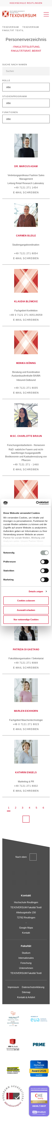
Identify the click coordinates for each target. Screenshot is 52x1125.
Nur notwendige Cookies (26, 619)
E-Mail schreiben (26, 192)
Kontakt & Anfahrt (26, 997)
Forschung (26, 963)
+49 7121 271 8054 (26, 253)
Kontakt (26, 933)
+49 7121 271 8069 (26, 663)
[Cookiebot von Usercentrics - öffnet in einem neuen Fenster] (37, 503)
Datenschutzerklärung (33, 987)
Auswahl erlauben (26, 610)
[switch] (44, 561)
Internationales (26, 958)
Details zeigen (36, 591)
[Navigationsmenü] (46, 14)
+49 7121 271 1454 (26, 187)
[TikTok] (26, 873)
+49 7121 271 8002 (26, 786)
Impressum (13, 987)
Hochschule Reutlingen (26, 3)
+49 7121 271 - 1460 (26, 464)
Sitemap (26, 992)
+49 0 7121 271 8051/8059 (25, 315)
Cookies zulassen (26, 600)
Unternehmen (26, 968)
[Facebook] (38, 882)
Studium (26, 953)
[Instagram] (13, 873)
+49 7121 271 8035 (26, 388)
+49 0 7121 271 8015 (26, 724)
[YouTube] (26, 882)
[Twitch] (13, 882)
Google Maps (26, 927)
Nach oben (21, 857)
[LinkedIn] (38, 873)
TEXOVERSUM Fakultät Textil (26, 973)
